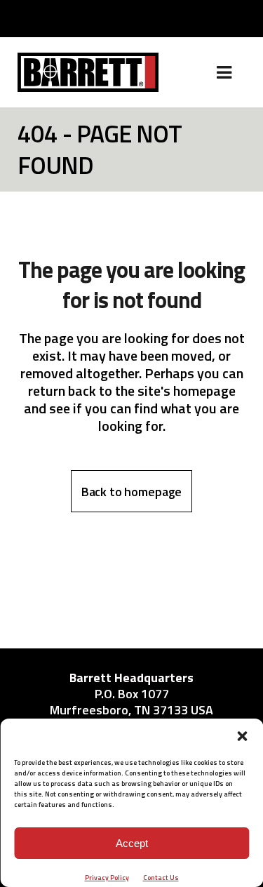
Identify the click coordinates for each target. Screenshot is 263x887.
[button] (242, 736)
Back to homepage (131, 491)
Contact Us (161, 877)
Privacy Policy (107, 877)
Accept (132, 843)
